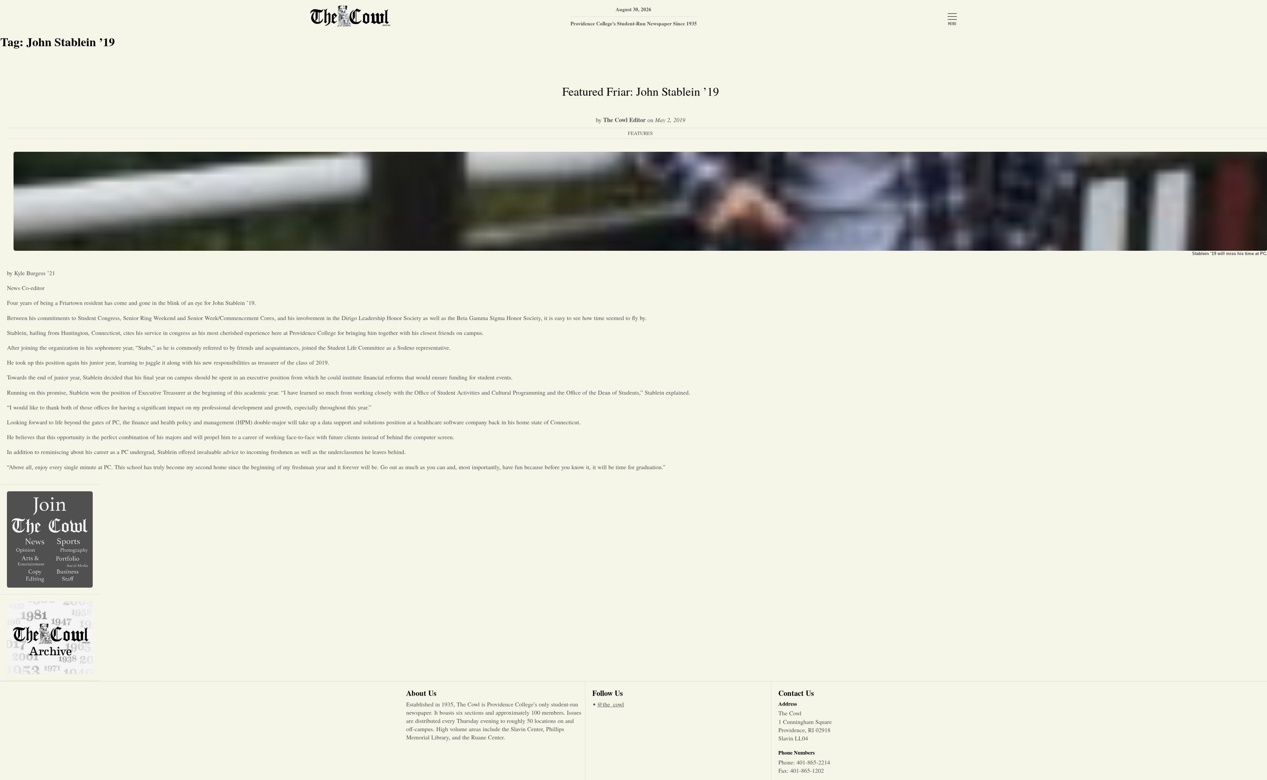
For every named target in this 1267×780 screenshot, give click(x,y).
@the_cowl (610, 704)
